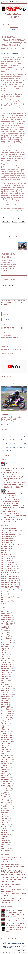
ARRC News (4, 533)
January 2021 (5, 734)
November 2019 (6, 761)
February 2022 (5, 708)
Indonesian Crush (6, 376)
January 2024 (5, 662)
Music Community (7, 570)
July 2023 (4, 674)
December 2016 (6, 830)
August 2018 (5, 791)
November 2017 (6, 809)
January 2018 (5, 805)
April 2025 (4, 633)
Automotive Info (6, 540)
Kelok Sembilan (12, 208)
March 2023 (5, 682)
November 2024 (6, 643)
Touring (3, 592)
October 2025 (5, 621)
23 (10, 447)
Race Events (5, 574)
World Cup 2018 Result (8, 598)
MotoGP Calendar (7, 556)
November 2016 (6, 832)
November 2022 (6, 690)
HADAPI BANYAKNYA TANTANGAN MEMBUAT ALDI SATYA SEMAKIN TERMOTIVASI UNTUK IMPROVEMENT (13, 508)
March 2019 (5, 777)
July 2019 (4, 769)
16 (10, 443)
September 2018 (6, 789)
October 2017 (5, 811)
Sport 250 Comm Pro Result (10, 586)
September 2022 (6, 694)
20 (25, 443)
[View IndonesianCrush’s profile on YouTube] (13, 328)
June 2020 (4, 747)
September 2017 (6, 813)
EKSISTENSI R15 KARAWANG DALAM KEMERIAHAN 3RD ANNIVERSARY (14, 483)
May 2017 (4, 820)
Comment (21, 296)
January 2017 (5, 828)
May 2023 (4, 678)
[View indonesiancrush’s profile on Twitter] (5, 328)
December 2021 (6, 712)
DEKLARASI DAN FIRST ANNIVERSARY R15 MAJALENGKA (14, 469)
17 (14, 443)
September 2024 (6, 647)
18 (17, 443)
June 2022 (4, 700)
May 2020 (4, 749)
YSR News (4, 604)
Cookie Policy (10, 947)
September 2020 (6, 741)
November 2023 (6, 666)
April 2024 (4, 656)
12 (21, 440)
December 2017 (6, 807)
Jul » (7, 455)
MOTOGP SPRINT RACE (8, 568)
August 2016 (5, 838)
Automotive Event (21, 48)
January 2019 (5, 781)
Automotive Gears (7, 539)
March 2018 (5, 801)
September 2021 (6, 718)
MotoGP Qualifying (7, 564)
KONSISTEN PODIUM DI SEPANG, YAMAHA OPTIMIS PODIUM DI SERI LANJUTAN (11, 900)
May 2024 (4, 655)
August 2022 (5, 696)
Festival (3, 552)
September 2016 (6, 836)
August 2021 (5, 720)
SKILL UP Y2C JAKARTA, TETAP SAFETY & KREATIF (13, 895)
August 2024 (5, 649)
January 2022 (5, 710)
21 (3, 447)
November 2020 (6, 738)
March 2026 (5, 613)
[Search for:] (14, 314)
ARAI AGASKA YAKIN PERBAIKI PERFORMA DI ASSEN (12, 520)
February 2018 (5, 803)
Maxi (18, 208)
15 (7, 443)
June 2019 (4, 771)
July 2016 (4, 840)
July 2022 (4, 698)
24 (14, 447)
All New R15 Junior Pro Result (10, 531)
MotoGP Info (5, 558)
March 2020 (5, 753)
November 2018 (6, 785)
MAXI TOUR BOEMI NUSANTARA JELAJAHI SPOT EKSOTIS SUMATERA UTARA (13, 496)
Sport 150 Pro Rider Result (9, 580)
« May (3, 455)
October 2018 (5, 787)
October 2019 (5, 763)
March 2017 (5, 824)
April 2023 (4, 680)
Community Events (7, 546)
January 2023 (5, 686)
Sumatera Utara (16, 210)
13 (24, 440)
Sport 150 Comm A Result (9, 576)
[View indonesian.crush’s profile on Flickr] (19, 328)
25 (17, 447)
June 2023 (4, 676)
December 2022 (6, 688)
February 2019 (5, 779)
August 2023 (5, 672)
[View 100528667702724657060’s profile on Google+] (16, 328)
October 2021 (5, 716)
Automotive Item (7, 542)
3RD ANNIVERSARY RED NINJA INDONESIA (10, 473)
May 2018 (4, 797)
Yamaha (24, 210)
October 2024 (5, 645)
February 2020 (5, 755)
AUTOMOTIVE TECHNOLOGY (10, 544)
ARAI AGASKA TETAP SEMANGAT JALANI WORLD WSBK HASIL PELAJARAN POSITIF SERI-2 (13, 501)
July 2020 (4, 745)
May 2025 (4, 631)
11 (17, 440)
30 (10, 451)
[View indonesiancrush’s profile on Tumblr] (21, 328)
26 (21, 447)
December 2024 (6, 641)
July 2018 (4, 793)
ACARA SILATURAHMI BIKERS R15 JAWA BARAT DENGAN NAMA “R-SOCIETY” (13, 478)
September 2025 (6, 623)
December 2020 (6, 735)
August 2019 (5, 767)
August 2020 (5, 743)
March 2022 (5, 706)
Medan (23, 208)
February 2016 (5, 850)
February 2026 (5, 615)
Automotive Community (9, 535)
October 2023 (5, 668)
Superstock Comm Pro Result (10, 590)
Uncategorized (6, 596)
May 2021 (4, 726)
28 (3, 451)
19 (21, 443)
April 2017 (4, 822)
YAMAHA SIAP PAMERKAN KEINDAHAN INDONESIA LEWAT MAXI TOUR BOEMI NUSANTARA (15, 515)
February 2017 (5, 826)
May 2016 (4, 844)
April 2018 (4, 799)
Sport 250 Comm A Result (9, 582)
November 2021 (6, 714)
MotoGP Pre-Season (7, 562)
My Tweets (4, 357)
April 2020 (4, 751)
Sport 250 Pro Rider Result (9, 588)
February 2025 (5, 637)
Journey (4, 208)
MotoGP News (5, 560)
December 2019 (6, 759)
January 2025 (5, 639)
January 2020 (5, 757)
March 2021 (5, 730)
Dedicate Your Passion (14, 16)
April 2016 (4, 846)
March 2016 (5, 848)
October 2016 (5, 834)
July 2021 (4, 722)
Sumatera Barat (6, 210)
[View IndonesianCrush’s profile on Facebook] (2, 328)
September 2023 (6, 670)
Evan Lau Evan (10, 910)
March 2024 (5, 658)
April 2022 (4, 704)
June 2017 (4, 818)
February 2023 (5, 684)
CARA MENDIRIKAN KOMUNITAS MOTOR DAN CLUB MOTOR (13, 487)
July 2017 (4, 817)
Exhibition (4, 550)
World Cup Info (6, 600)
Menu (13, 29)
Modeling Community (8, 554)
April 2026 (4, 611)
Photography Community (9, 572)
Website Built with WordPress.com (10, 939)
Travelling (4, 594)
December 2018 (6, 783)
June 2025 (4, 629)
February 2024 (6, 660)
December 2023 (6, 664)
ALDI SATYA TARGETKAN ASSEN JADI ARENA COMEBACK (13, 890)
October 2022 (5, 692)
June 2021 (4, 724)
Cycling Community (7, 548)
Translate (15, 338)
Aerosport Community (8, 529)
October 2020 (5, 739)
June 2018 (4, 795)
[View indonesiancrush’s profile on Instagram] (8, 328)
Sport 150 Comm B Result (9, 578)
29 (7, 451)
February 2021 (5, 732)
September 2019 (6, 765)
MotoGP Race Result (7, 566)
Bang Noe (3, 48)
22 (7, 447)
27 (25, 447)
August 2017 (5, 815)
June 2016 (4, 842)
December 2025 (6, 617)
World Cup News (6, 602)
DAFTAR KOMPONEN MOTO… (15, 927)
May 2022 (4, 702)
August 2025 (5, 625)
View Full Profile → (7, 425)
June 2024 (4, 653)
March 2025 (5, 635)
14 (3, 443)
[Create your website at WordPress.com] (14, 1)
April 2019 (4, 775)
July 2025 (4, 627)
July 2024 (4, 651)
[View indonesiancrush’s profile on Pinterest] (10, 328)
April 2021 (4, 728)
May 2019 (4, 773)
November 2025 (6, 619)
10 (14, 440)
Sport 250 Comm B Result (9, 584)
